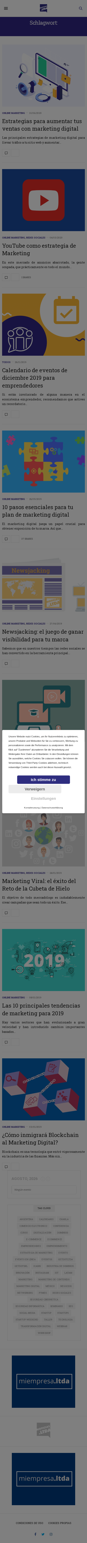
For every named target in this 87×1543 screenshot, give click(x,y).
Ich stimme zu (43, 779)
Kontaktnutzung (32, 807)
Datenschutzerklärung (52, 807)
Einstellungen (43, 798)
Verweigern (35, 789)
